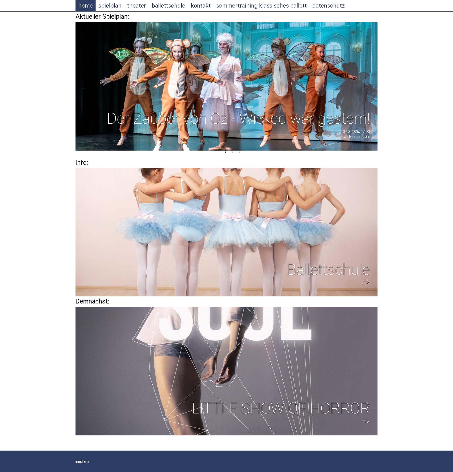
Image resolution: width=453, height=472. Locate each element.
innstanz (82, 461)
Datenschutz (328, 5)
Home (85, 5)
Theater (136, 5)
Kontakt (201, 5)
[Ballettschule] (227, 232)
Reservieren (359, 136)
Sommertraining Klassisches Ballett (261, 5)
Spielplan (110, 5)
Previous (83, 86)
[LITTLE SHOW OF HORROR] (227, 371)
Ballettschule (168, 5)
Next (367, 86)
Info (343, 136)
